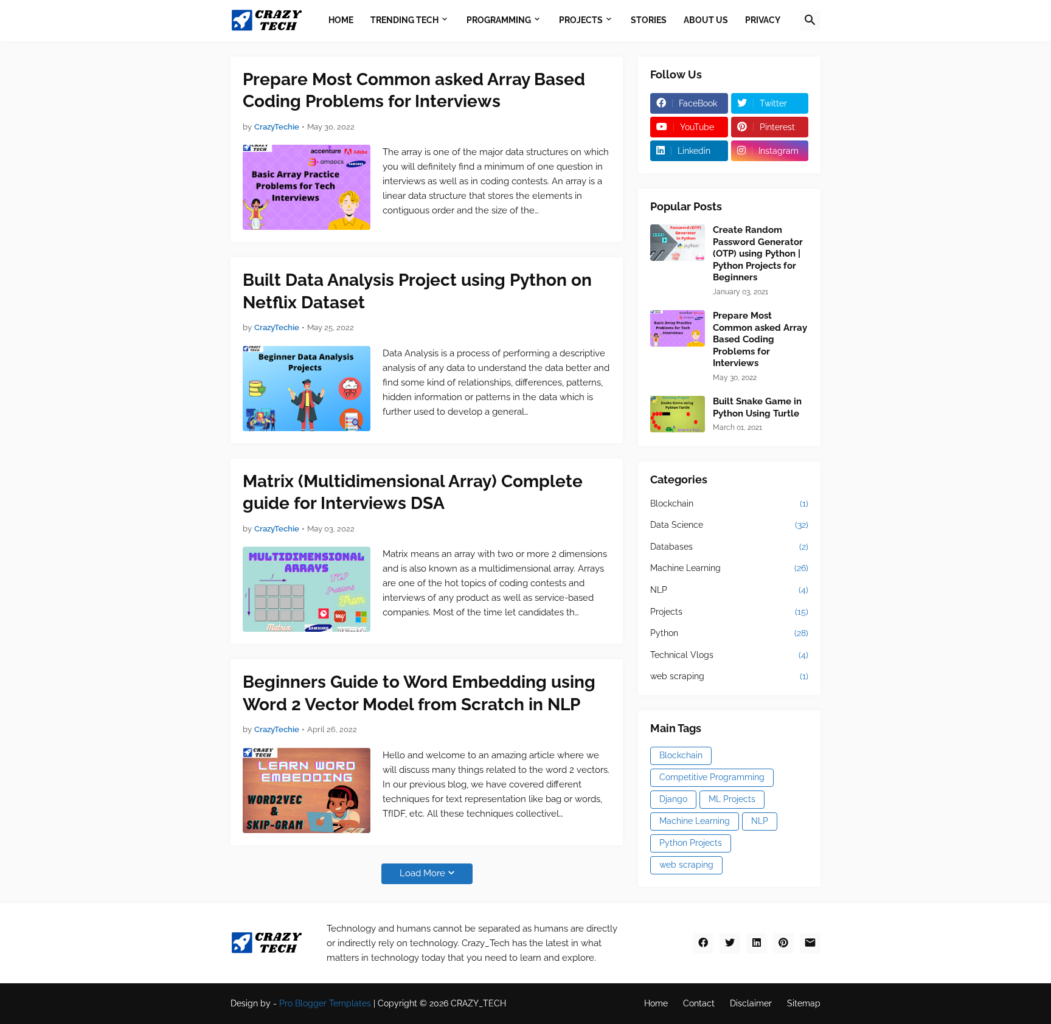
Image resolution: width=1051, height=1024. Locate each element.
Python (729, 633)
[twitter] (730, 943)
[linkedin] (756, 943)
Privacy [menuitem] (762, 20)
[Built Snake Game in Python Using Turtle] (677, 414)
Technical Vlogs (729, 655)
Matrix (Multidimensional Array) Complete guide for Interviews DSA (413, 492)
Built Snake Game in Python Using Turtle (757, 407)
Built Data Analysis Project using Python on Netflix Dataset (417, 291)
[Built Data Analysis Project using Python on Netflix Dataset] (306, 388)
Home (656, 1003)
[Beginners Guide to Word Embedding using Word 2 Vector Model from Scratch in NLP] (306, 790)
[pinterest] (783, 943)
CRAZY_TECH (478, 1003)
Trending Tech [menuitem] (404, 20)
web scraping (729, 676)
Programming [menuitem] (499, 20)
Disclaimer (751, 1003)
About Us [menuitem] (706, 20)
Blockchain (729, 503)
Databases (729, 547)
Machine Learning (729, 568)
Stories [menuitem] (649, 20)
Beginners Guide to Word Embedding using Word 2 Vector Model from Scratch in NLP (419, 693)
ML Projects (732, 799)
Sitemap (803, 1003)
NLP (729, 590)
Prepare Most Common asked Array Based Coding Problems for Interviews (414, 90)
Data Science (729, 525)
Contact (699, 1003)
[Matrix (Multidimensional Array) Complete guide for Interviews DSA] (306, 589)
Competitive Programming (712, 777)
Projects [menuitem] (581, 20)
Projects (729, 612)
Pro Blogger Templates (325, 1003)
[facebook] (703, 943)
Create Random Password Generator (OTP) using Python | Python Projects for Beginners (758, 253)
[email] (810, 943)
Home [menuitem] (340, 20)
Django (673, 799)
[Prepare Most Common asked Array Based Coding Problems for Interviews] (306, 187)
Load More (422, 873)
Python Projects (690, 843)
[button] (810, 20)
